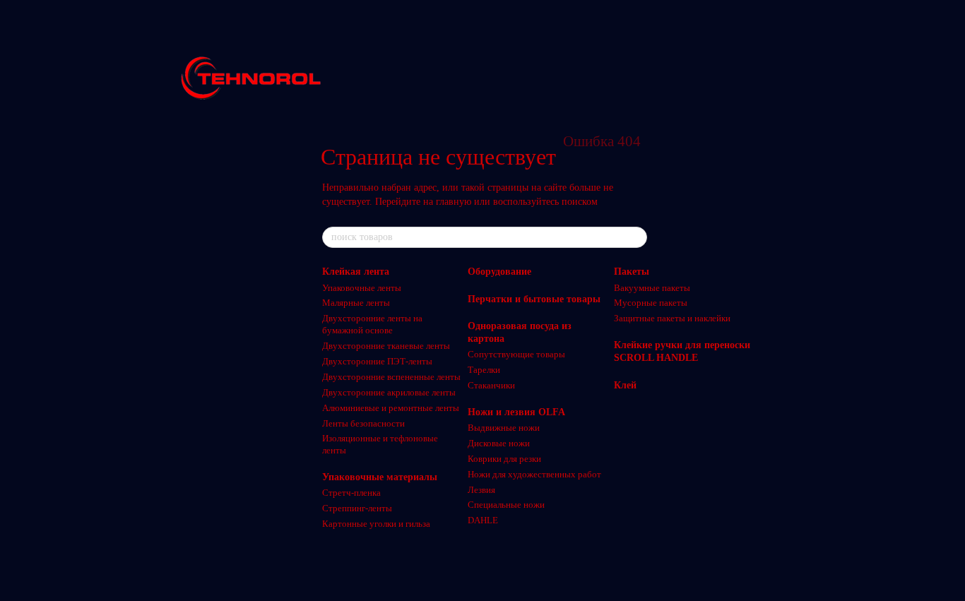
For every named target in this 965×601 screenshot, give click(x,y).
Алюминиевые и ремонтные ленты (390, 408)
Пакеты (631, 271)
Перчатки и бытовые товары (534, 299)
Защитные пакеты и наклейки (672, 318)
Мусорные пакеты (650, 302)
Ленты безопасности (363, 423)
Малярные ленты (356, 302)
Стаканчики (491, 385)
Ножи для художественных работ (534, 474)
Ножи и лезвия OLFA (516, 412)
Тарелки (484, 369)
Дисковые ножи (499, 443)
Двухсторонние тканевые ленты (386, 345)
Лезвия (481, 489)
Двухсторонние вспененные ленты (391, 376)
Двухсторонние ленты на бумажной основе (372, 324)
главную (453, 201)
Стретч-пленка (351, 492)
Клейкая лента (355, 271)
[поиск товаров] (635, 237)
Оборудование (499, 271)
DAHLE (483, 520)
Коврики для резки (504, 458)
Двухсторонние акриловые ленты (389, 392)
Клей (625, 385)
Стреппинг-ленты (357, 508)
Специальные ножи (506, 504)
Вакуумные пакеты (652, 287)
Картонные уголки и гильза (376, 523)
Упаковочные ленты (361, 287)
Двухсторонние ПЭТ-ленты (377, 361)
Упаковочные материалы (379, 477)
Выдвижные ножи (504, 427)
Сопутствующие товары (516, 354)
